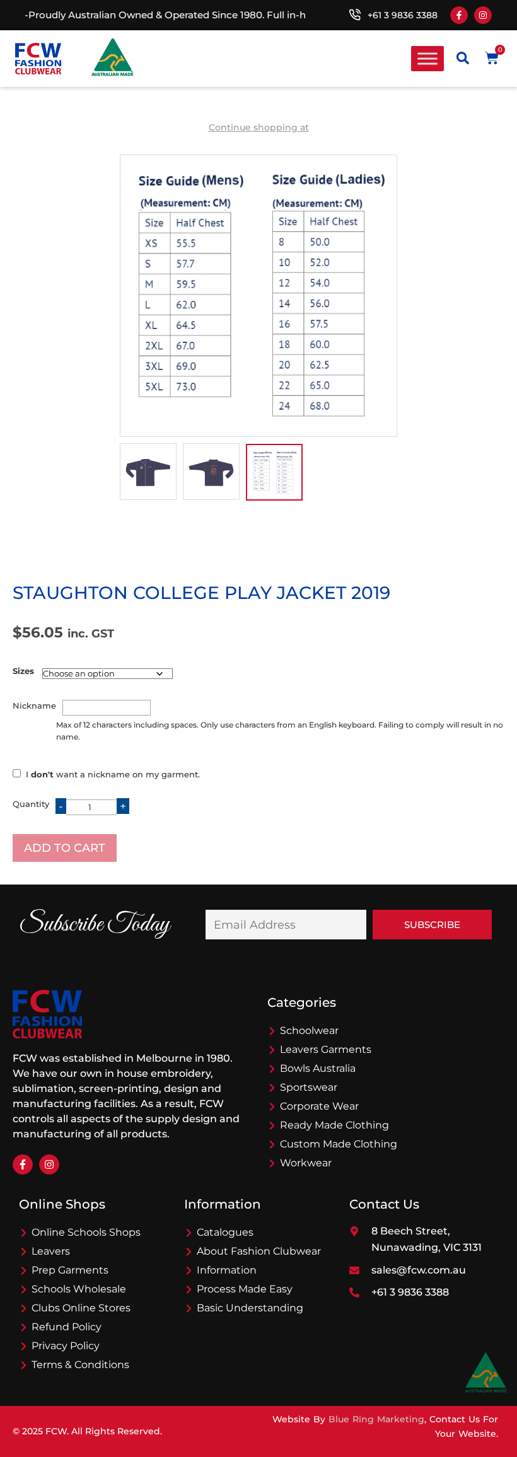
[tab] (148, 471)
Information (227, 1270)
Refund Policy (67, 1327)
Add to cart (64, 848)
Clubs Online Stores (81, 1308)
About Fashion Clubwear (259, 1251)
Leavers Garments (325, 1049)
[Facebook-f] (459, 15)
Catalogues (225, 1232)
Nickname (34, 705)
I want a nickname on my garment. (113, 774)
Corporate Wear (319, 1106)
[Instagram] (483, 15)
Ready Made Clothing (334, 1125)
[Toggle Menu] (427, 58)
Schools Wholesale (79, 1289)
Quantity (31, 804)
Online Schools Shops (86, 1232)
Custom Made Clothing (338, 1144)
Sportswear (308, 1087)
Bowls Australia (318, 1068)
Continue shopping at (259, 127)
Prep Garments (70, 1270)
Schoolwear (309, 1030)
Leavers (51, 1251)
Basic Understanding (250, 1308)
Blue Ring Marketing (376, 1419)
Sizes (23, 671)
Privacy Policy (66, 1346)
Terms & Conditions (80, 1365)
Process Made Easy (245, 1289)
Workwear (306, 1163)
